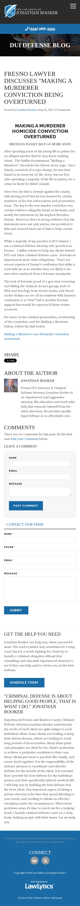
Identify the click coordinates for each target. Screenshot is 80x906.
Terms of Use (25, 898)
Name (13, 458)
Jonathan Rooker (27, 110)
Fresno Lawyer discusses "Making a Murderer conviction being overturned (38, 87)
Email (13, 471)
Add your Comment (24, 439)
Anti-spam (56, 898)
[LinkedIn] (34, 861)
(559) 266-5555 (42, 29)
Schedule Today (24, 682)
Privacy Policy (42, 898)
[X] (45, 861)
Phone (9, 547)
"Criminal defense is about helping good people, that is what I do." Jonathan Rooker (40, 704)
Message (15, 484)
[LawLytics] (40, 885)
